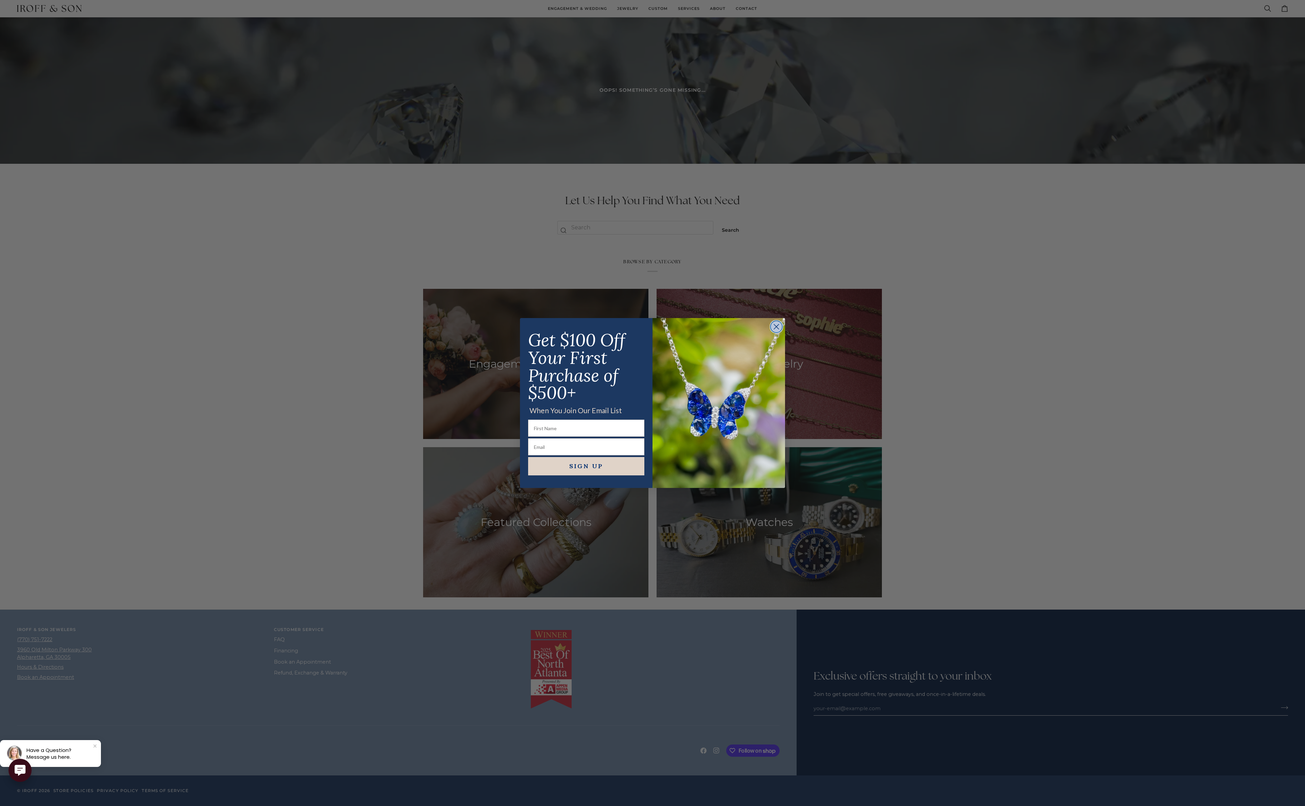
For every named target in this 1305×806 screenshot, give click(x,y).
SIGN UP (586, 466)
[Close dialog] (776, 327)
